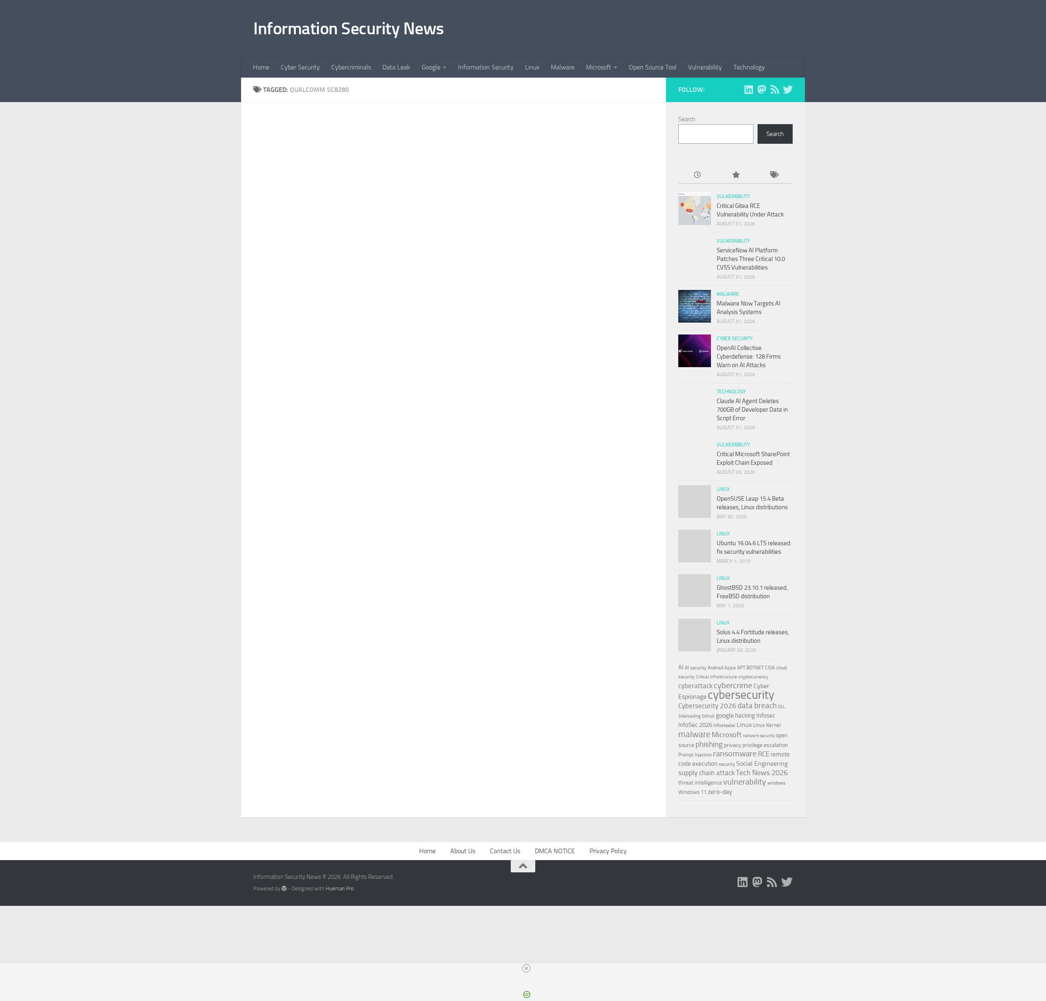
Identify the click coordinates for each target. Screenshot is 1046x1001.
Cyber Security (300, 67)
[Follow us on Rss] (775, 89)
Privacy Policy (608, 851)
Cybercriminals (351, 67)
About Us (462, 851)
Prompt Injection (695, 755)
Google (431, 67)
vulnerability (744, 782)
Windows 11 (692, 792)
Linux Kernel (767, 725)
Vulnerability (705, 67)
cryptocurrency (753, 677)
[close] (526, 968)
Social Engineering (762, 763)
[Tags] (774, 175)
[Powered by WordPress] (284, 888)
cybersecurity (741, 695)
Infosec (766, 715)
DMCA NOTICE (555, 851)
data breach (757, 705)
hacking (745, 715)
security (727, 764)
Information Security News (348, 28)
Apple (730, 668)
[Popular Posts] (735, 175)
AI (681, 667)
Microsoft (598, 67)
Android (715, 668)
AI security (695, 668)
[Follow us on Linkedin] (748, 89)
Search (686, 119)
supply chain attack (706, 773)
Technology (749, 67)
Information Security (486, 67)
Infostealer (724, 725)
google (725, 715)
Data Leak (396, 67)
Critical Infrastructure (716, 677)
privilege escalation (765, 745)
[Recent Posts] (697, 175)
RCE (763, 754)
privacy (732, 745)
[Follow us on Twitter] (788, 89)
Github (708, 716)
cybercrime (733, 685)
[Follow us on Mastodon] (762, 89)
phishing (709, 744)
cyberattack (695, 686)
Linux (532, 67)
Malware (562, 67)
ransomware (735, 753)
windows (776, 783)
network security (759, 735)
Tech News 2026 (762, 773)
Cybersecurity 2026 (707, 706)
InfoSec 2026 (695, 725)
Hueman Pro (340, 888)
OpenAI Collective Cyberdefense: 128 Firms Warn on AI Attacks (749, 356)
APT (741, 668)
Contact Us (505, 851)
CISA (770, 668)
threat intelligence (700, 782)
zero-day (720, 792)
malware (694, 734)
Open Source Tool (653, 67)
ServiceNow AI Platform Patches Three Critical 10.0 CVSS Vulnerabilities (751, 259)
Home (261, 67)
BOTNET (755, 668)
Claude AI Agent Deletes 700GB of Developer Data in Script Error (752, 409)
